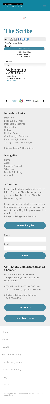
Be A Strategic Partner (15, 139)
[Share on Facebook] (19, 39)
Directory (9, 118)
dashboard (23, 394)
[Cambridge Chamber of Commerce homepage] (22, 5)
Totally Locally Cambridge (18, 142)
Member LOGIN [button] (25, 318)
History (7, 130)
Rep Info (9, 61)
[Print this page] (11, 39)
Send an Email (11, 81)
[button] (6, 101)
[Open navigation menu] (44, 5)
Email (6, 244)
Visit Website (24, 49)
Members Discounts (14, 124)
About (7, 163)
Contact (8, 175)
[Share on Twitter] (23, 39)
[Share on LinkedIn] (27, 39)
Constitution (10, 127)
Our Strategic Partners (16, 136)
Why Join (9, 169)
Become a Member (14, 121)
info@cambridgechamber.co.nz (21, 295)
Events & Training (13, 172)
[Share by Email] (15, 39)
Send (25, 256)
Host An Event (11, 133)
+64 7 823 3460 (12, 298)
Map (7, 65)
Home (7, 160)
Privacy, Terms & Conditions (18, 148)
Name (7, 235)
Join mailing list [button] (25, 226)
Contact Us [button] (25, 307)
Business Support (13, 166)
